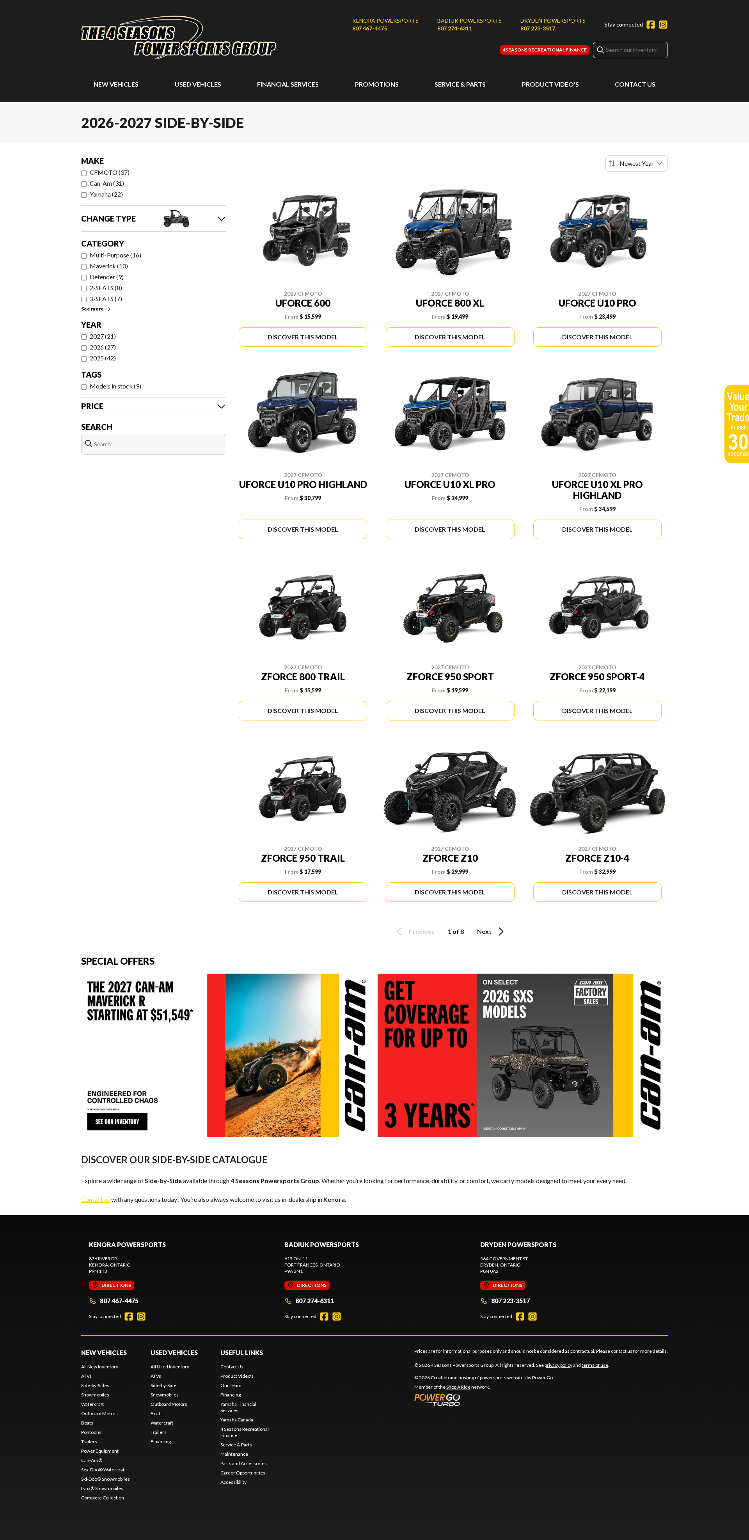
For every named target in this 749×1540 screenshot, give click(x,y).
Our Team (230, 1385)
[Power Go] (484, 1399)
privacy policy (558, 1365)
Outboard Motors (99, 1413)
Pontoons (91, 1432)
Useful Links (241, 1352)
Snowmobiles (95, 1395)
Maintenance (234, 1454)
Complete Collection (102, 1498)
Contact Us (635, 84)
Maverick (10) (109, 266)
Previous (422, 931)
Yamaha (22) (106, 194)
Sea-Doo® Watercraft (103, 1470)
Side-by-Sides (95, 1385)
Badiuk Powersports (469, 20)
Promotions (377, 84)
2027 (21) (103, 336)
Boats (87, 1423)
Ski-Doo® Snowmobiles (105, 1479)
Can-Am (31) (107, 183)
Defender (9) (107, 276)
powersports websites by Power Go (516, 1377)
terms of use (595, 1365)
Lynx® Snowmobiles (102, 1488)
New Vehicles (116, 84)
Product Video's (550, 84)
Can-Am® (91, 1460)
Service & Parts (460, 84)
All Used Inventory (170, 1367)
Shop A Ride (458, 1387)
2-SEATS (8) (106, 287)
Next (484, 931)
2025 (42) (103, 358)
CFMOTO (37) (110, 172)
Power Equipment (100, 1451)
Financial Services (288, 84)
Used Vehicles (198, 84)
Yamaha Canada (236, 1420)
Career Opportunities (242, 1473)
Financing (161, 1441)
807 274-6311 (454, 28)
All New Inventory (99, 1367)
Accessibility (233, 1482)
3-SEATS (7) (106, 298)
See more (92, 309)
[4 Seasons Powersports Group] (178, 37)
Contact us (95, 1199)
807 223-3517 (537, 28)
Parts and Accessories (243, 1463)
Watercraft (92, 1404)
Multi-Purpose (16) (115, 255)
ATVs (86, 1376)
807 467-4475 (369, 28)
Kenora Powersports (385, 20)
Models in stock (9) (115, 386)
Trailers (89, 1441)
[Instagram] (663, 24)
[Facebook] (650, 24)
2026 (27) (103, 347)
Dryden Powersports (553, 20)
